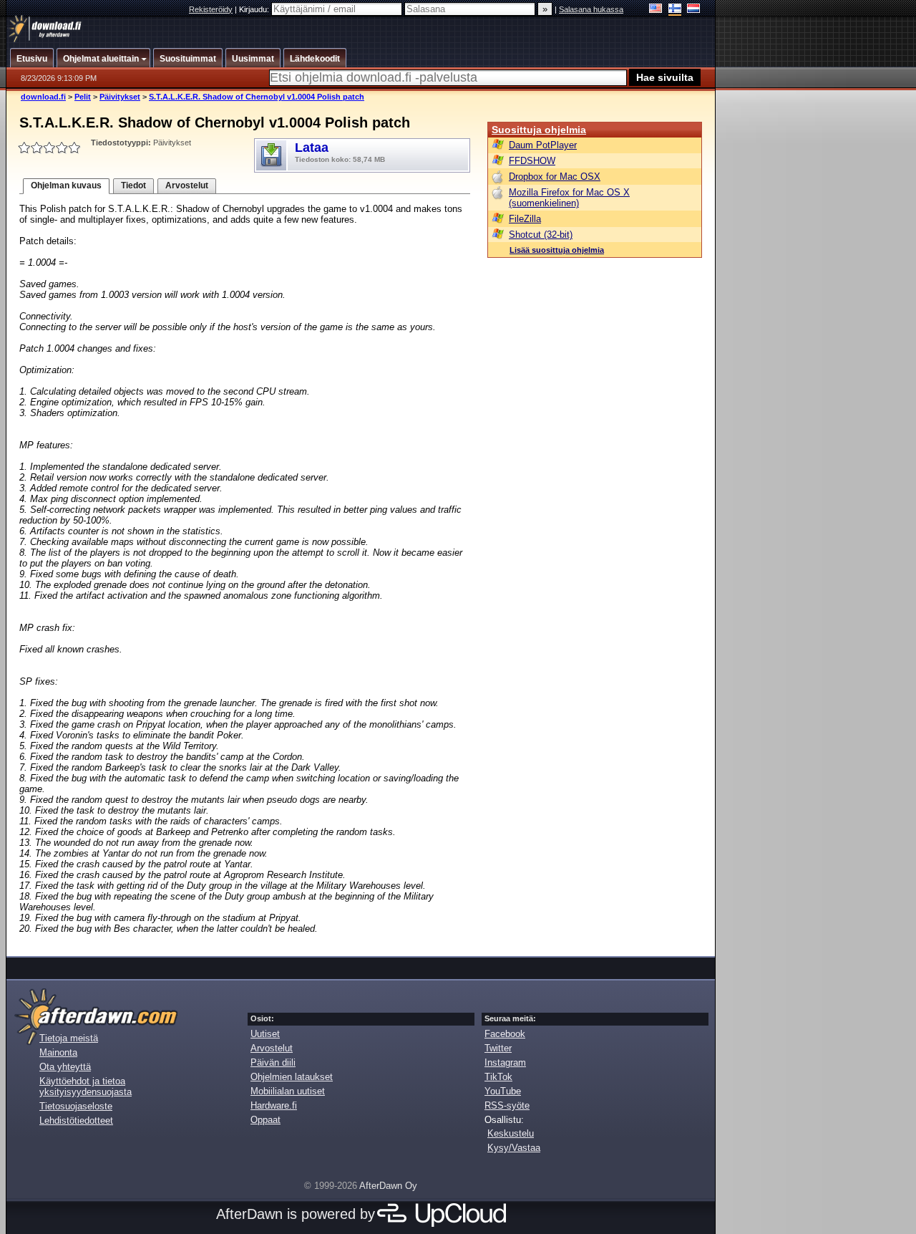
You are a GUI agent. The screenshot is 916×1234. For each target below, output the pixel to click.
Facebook (504, 1033)
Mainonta (58, 1052)
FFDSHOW (532, 160)
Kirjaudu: (255, 9)
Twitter (498, 1048)
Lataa (340, 151)
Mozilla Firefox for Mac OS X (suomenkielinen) (569, 197)
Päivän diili (273, 1062)
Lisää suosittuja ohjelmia (557, 250)
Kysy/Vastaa (513, 1147)
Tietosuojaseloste (75, 1106)
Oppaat (265, 1119)
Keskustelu (510, 1133)
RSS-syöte (507, 1105)
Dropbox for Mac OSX (554, 176)
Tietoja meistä (68, 1038)
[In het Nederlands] (694, 10)
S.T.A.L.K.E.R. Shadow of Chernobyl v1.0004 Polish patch (256, 96)
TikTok (498, 1076)
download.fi (43, 96)
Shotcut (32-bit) (540, 234)
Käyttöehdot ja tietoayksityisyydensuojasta (85, 1086)
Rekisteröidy (211, 9)
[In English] (656, 10)
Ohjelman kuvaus (66, 185)
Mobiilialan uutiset (287, 1091)
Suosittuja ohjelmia (539, 129)
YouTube (502, 1091)
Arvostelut (186, 185)
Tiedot (133, 185)
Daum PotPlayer (543, 145)
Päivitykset (119, 96)
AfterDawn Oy (388, 1185)
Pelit (82, 96)
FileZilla (525, 218)
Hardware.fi (273, 1105)
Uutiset (265, 1033)
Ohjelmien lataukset (291, 1076)
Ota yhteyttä (65, 1066)
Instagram (505, 1062)
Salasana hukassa (591, 9)
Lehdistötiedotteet (76, 1120)
